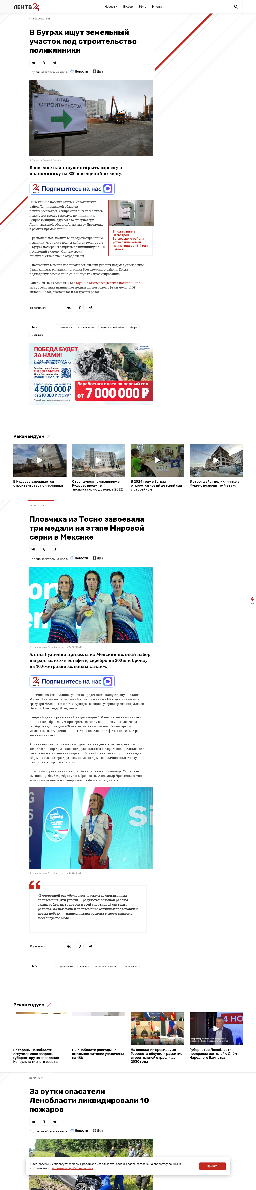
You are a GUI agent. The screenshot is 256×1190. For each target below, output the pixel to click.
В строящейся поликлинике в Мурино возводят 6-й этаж (214, 484)
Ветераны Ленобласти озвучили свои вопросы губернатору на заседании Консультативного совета (36, 1056)
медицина (37, 334)
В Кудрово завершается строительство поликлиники (38, 484)
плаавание (131, 966)
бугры (133, 327)
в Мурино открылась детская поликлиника (107, 283)
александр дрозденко (107, 966)
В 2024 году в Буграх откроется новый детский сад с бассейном (156, 485)
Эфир (142, 6)
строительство (86, 327)
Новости (111, 6)
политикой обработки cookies (72, 1168)
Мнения (157, 6)
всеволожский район (112, 327)
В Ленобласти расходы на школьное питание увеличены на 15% (98, 1054)
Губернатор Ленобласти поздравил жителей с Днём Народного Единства (213, 1054)
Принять (212, 1166)
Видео (128, 6)
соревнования (65, 966)
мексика (84, 966)
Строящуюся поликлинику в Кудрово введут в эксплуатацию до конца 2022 (97, 485)
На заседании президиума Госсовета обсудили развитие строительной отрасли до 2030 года (156, 1056)
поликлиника (65, 327)
